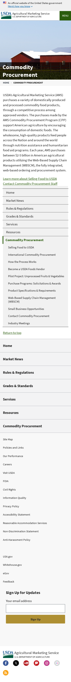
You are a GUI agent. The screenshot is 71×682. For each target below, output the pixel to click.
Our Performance (13, 456)
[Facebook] (5, 663)
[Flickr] (57, 663)
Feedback (8, 581)
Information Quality (14, 498)
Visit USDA (9, 473)
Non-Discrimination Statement (21, 531)
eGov (6, 573)
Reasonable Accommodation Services (25, 523)
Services (9, 399)
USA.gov (8, 556)
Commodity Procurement (22, 426)
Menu (65, 15)
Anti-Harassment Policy (16, 540)
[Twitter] (16, 663)
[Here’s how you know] (35, 5)
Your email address (19, 601)
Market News (13, 359)
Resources (11, 412)
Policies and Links (13, 447)
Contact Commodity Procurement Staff (30, 183)
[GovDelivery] (36, 663)
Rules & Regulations (18, 372)
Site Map (8, 439)
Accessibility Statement (16, 514)
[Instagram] (46, 663)
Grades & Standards (18, 386)
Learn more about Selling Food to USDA (30, 179)
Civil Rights (9, 489)
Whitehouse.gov (12, 565)
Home (6, 82)
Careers (7, 464)
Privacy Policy (11, 506)
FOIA (5, 481)
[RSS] (5, 672)
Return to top (12, 333)
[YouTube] (26, 663)
